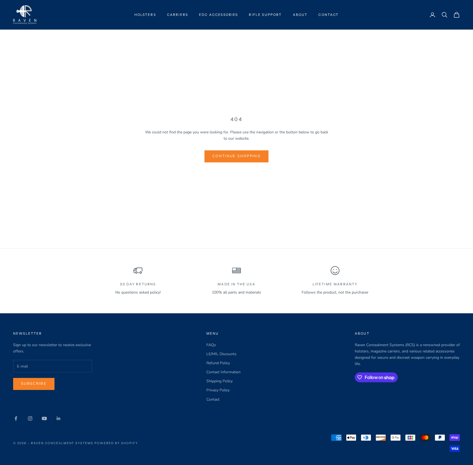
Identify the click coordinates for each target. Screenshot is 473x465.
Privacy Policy (218, 390)
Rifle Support (265, 15)
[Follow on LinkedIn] (58, 418)
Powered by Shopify (116, 443)
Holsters (145, 15)
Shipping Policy (219, 381)
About (300, 15)
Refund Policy (218, 363)
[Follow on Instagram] (30, 418)
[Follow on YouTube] (44, 418)
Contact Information (223, 372)
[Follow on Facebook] (16, 418)
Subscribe (34, 383)
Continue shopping (236, 156)
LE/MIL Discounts (221, 354)
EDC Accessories (218, 15)
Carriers (177, 15)
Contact (328, 15)
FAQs (211, 345)
